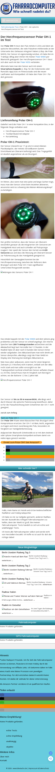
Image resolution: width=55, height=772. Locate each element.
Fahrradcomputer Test (9, 27)
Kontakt (3, 760)
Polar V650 (25, 62)
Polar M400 (41, 56)
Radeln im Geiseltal (11, 605)
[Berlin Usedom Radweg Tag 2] (17, 569)
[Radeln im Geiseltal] (16, 609)
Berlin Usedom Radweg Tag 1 (16, 579)
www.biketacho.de (20, 768)
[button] (8, 447)
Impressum (33, 768)
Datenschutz (44, 768)
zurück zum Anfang (9, 412)
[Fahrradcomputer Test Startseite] (27, 8)
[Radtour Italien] (22, 595)
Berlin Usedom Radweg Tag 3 (16, 552)
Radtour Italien (9, 592)
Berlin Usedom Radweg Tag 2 (16, 565)
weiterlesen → (7, 560)
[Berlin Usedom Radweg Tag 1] (13, 582)
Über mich (4, 756)
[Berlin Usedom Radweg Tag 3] (15, 556)
